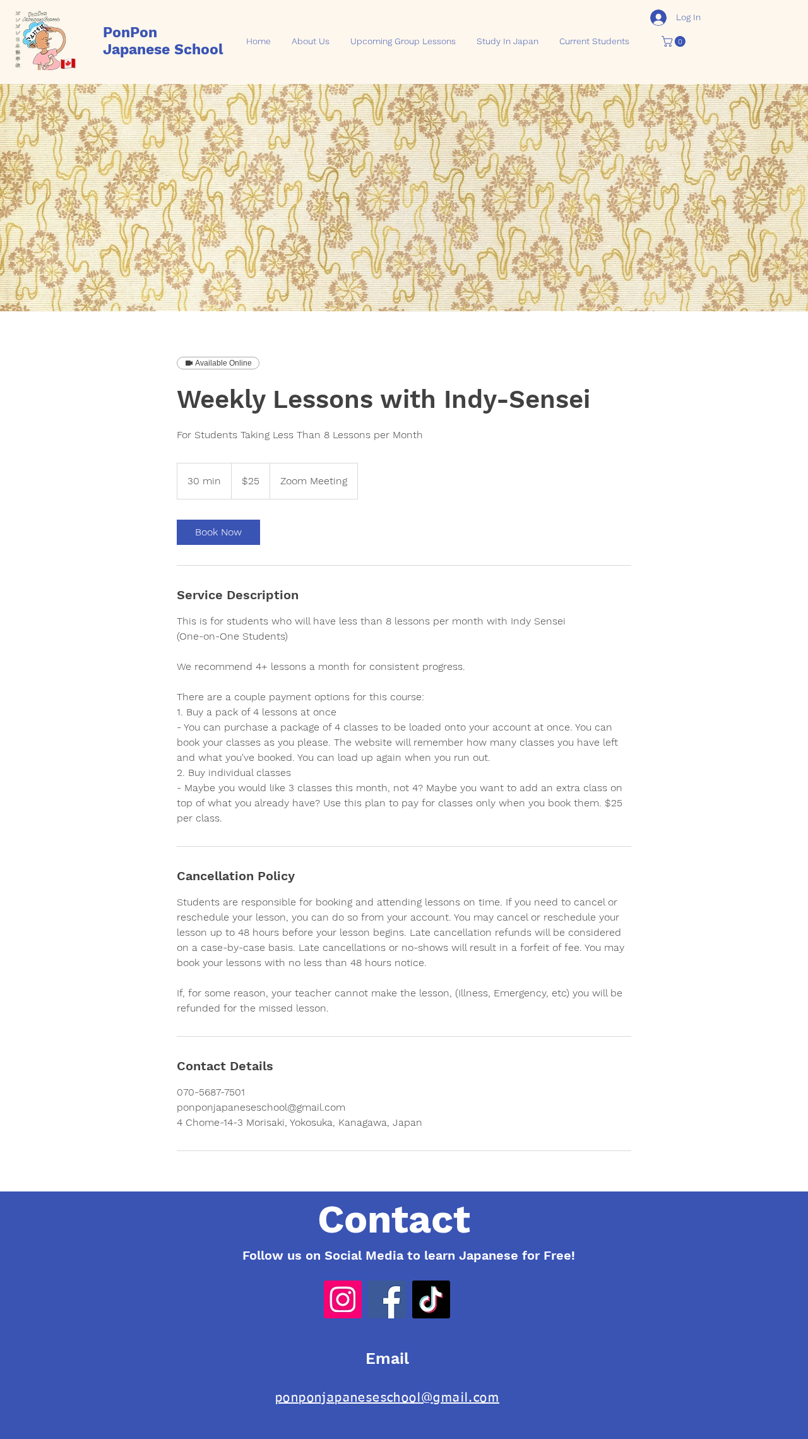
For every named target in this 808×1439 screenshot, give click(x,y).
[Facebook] (387, 1299)
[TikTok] (431, 1299)
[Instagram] (343, 1299)
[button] (675, 41)
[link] (218, 532)
